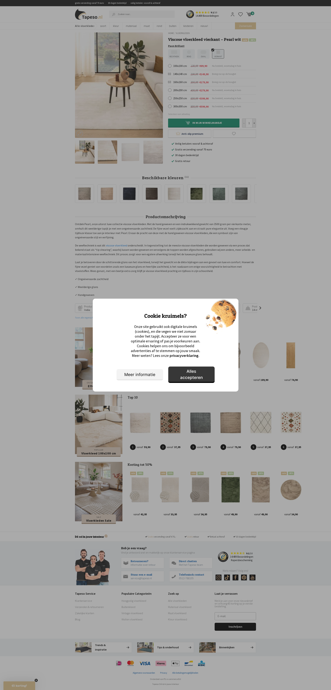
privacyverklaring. (184, 355)
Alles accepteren (191, 374)
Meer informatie (139, 374)
